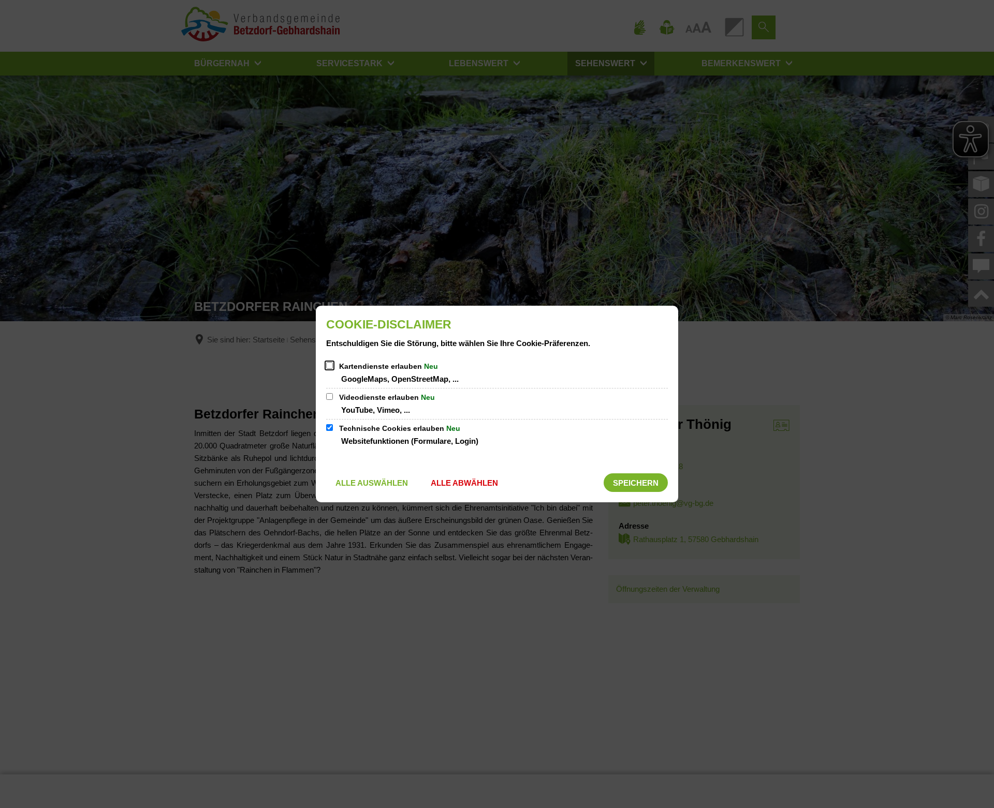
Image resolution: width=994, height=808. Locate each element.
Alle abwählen (464, 482)
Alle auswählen (371, 482)
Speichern (636, 482)
